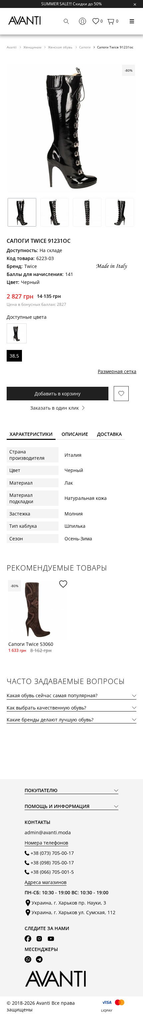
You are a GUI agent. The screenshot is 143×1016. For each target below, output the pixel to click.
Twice (30, 266)
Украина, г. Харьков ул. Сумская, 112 (73, 912)
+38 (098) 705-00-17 (52, 862)
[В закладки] (121, 393)
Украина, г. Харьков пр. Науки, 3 (69, 903)
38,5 (14, 356)
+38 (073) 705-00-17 (52, 853)
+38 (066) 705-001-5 (52, 872)
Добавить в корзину (57, 393)
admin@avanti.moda (48, 832)
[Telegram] (39, 959)
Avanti (12, 47)
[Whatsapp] (28, 959)
